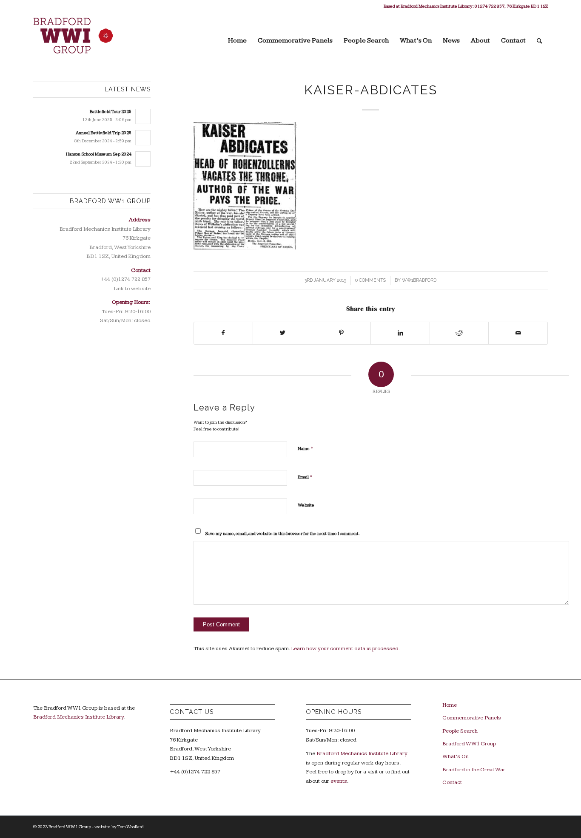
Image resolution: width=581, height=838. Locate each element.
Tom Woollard (130, 827)
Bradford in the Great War (473, 769)
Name (305, 448)
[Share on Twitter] (282, 333)
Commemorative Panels (471, 717)
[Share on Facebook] (223, 333)
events (338, 781)
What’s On (455, 756)
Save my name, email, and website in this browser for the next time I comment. (282, 533)
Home (449, 705)
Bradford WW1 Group (469, 743)
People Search (460, 731)
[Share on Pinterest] (341, 333)
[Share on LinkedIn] (400, 333)
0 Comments (370, 280)
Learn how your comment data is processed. (345, 648)
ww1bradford (419, 280)
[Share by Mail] (518, 333)
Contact (452, 782)
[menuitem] (237, 36)
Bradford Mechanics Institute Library (78, 716)
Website (306, 505)
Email (305, 476)
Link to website (132, 288)
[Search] (539, 36)
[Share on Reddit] (459, 333)
